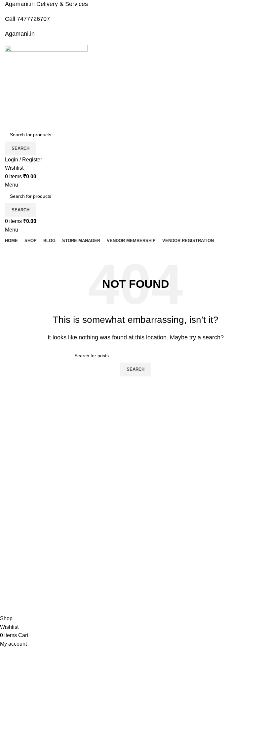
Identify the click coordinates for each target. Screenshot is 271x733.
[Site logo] (46, 86)
